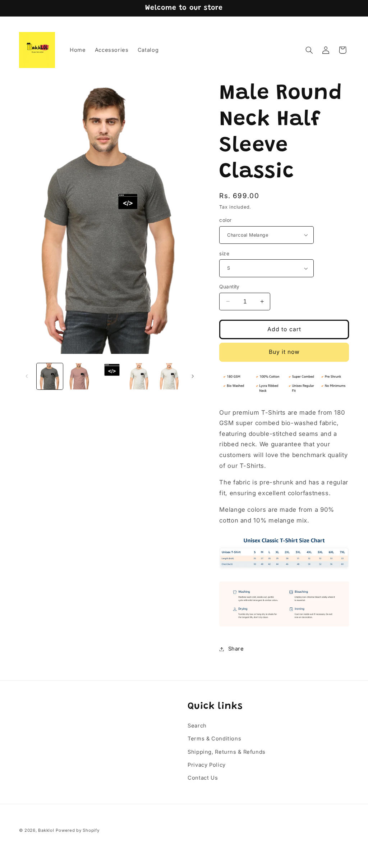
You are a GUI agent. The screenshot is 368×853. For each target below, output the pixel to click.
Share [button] (236, 649)
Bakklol (46, 830)
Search (197, 725)
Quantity (229, 286)
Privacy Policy (207, 765)
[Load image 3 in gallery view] (110, 376)
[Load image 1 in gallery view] (50, 376)
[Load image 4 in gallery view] (139, 376)
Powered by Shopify (77, 830)
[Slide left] (27, 376)
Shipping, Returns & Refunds (227, 752)
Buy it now (284, 351)
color (225, 220)
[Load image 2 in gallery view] (79, 376)
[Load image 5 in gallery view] (170, 376)
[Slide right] (193, 376)
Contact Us (203, 778)
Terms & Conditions (214, 738)
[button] (309, 50)
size (224, 253)
